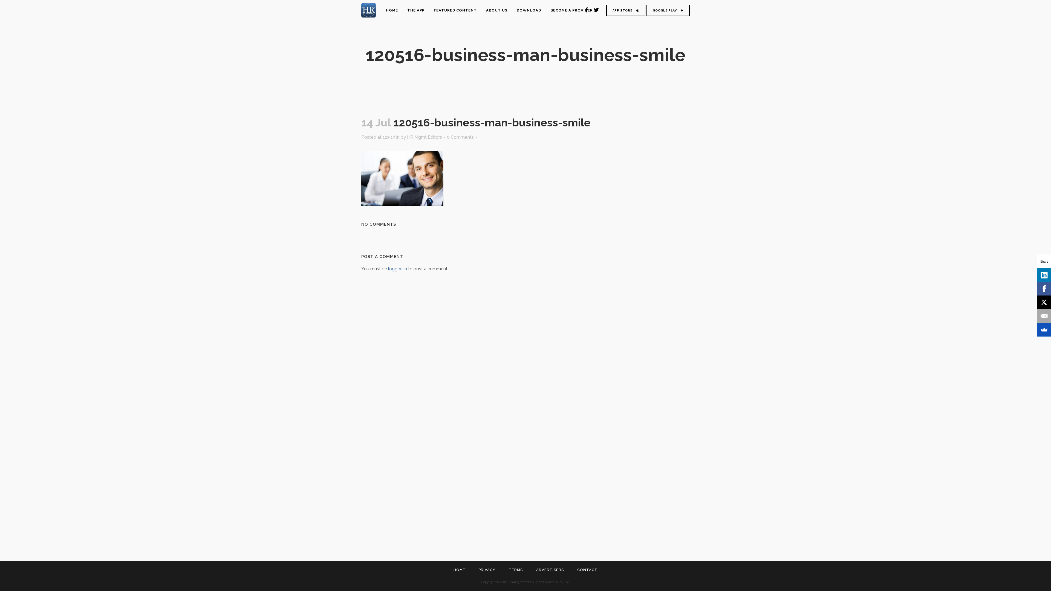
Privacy (487, 570)
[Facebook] (1044, 289)
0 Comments (460, 137)
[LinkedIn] (1044, 275)
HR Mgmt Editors (424, 137)
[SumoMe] (1044, 330)
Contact (587, 570)
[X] (1044, 302)
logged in (397, 268)
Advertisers (550, 570)
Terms (516, 570)
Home (459, 570)
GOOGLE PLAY (665, 10)
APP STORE (622, 10)
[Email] (1044, 316)
